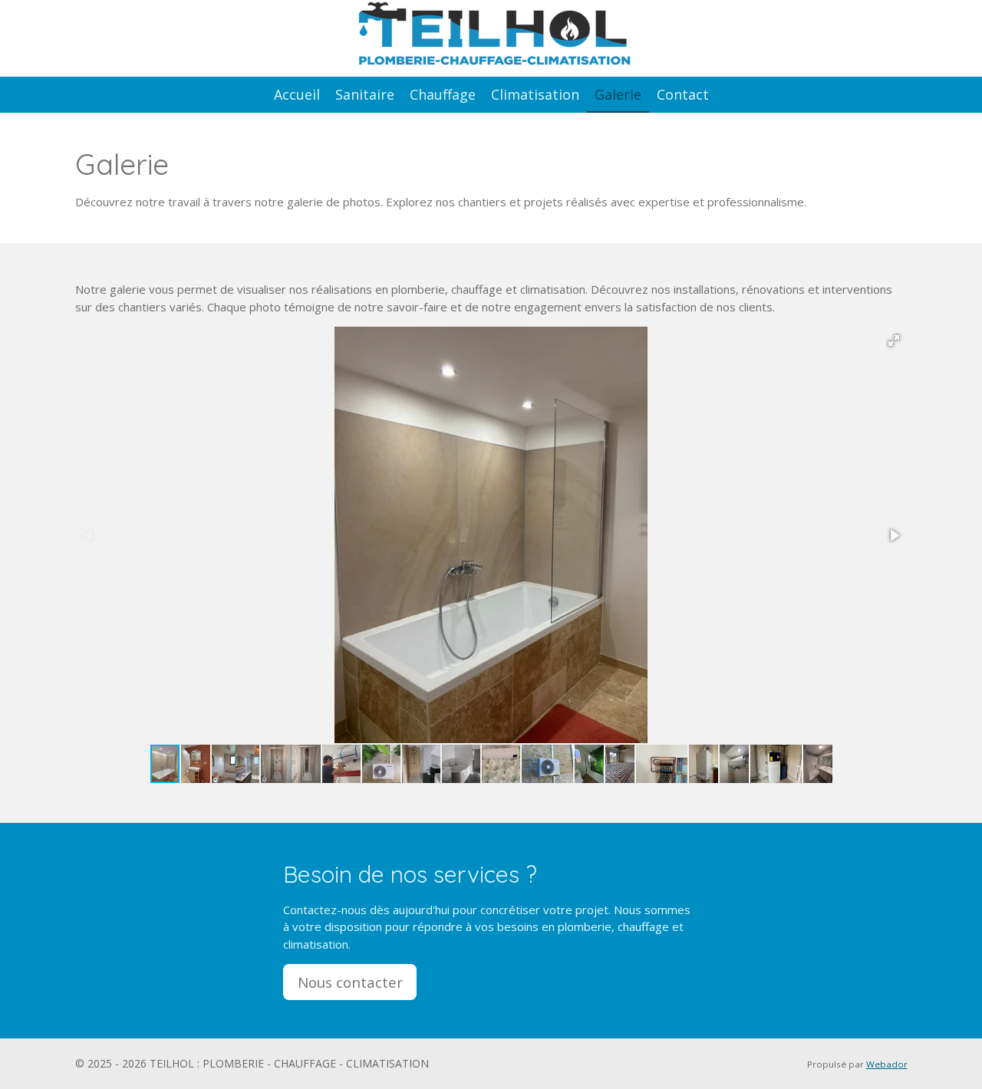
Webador (887, 1064)
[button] (893, 340)
